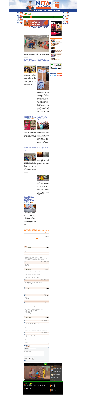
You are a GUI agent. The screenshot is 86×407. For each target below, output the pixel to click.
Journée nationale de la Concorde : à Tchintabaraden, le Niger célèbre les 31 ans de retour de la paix (30, 61)
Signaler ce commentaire (46, 252)
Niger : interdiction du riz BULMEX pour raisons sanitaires (30, 117)
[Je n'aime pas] (48, 247)
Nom (26, 348)
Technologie (51, 16)
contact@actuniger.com (28, 388)
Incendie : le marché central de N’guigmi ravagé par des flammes (42, 148)
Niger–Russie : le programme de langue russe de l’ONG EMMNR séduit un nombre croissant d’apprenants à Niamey (30, 149)
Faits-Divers (39, 385)
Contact (59, 16)
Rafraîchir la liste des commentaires (27, 345)
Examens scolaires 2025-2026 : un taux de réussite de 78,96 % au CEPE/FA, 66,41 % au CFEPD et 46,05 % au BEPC (58, 44)
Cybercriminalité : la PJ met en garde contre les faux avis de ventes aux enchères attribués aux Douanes (58, 51)
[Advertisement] (36, 244)
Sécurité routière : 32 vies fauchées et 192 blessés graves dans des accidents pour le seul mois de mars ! (43, 170)
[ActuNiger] (28, 13)
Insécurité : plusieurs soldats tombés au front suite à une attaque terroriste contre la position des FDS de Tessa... (58, 47)
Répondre (42, 252)
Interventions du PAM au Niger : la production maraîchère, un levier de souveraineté (33, 229)
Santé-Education (42, 16)
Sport (45, 16)
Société (31, 16)
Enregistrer (25, 360)
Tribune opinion (52, 386)
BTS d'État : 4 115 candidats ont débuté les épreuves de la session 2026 (58, 58)
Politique (28, 16)
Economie (38, 16)
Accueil (25, 16)
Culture (48, 16)
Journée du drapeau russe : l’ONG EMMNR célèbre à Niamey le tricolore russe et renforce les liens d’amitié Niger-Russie (58, 40)
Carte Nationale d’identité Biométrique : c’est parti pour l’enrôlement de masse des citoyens (42, 118)
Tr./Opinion (55, 16)
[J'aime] (47, 247)
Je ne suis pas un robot (28, 358)
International (34, 16)
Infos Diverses (43, 385)
